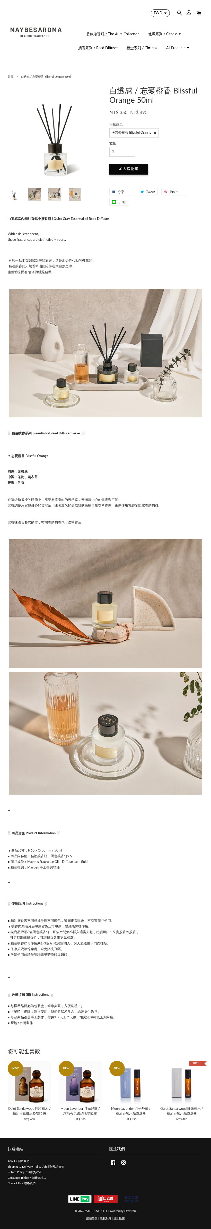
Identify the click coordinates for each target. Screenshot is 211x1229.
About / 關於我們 (18, 1161)
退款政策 (119, 1218)
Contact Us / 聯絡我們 (22, 1183)
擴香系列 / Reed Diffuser (98, 48)
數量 (112, 143)
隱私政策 (105, 1218)
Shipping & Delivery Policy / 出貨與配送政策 (36, 1166)
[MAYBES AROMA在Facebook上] (113, 1165)
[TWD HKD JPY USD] (160, 13)
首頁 (10, 76)
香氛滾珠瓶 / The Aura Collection (112, 34)
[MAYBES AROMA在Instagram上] (123, 1165)
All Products (176, 48)
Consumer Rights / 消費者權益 (27, 1177)
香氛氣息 (116, 124)
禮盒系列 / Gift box (142, 48)
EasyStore (130, 1211)
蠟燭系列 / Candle (163, 34)
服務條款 (92, 1218)
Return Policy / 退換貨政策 (25, 1172)
